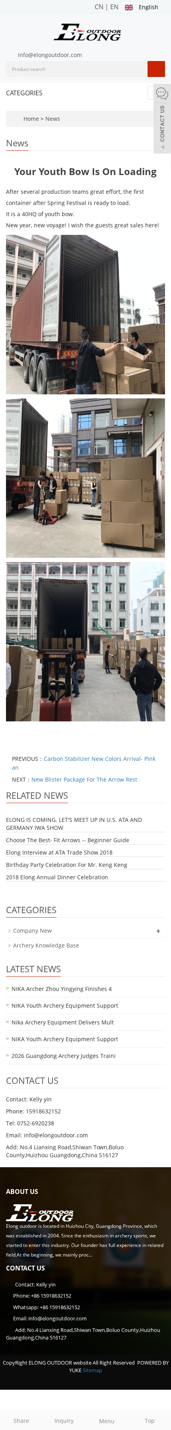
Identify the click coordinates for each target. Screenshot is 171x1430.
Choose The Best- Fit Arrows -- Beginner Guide (67, 840)
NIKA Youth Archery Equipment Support (65, 1005)
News (52, 118)
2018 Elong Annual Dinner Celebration (57, 877)
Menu (107, 1421)
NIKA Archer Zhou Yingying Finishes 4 (62, 989)
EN (114, 6)
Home (31, 118)
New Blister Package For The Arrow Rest (84, 779)
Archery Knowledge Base (46, 945)
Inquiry (64, 1420)
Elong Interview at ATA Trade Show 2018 (59, 852)
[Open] (162, 120)
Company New (32, 930)
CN (99, 6)
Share (21, 1420)
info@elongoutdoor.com (50, 55)
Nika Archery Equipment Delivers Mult (63, 1022)
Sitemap (92, 1370)
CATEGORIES (24, 93)
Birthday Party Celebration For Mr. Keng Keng (66, 865)
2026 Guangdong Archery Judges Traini (64, 1056)
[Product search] (156, 69)
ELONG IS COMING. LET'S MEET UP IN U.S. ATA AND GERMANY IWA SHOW (74, 823)
